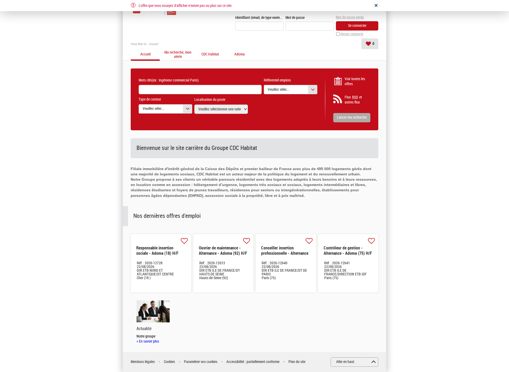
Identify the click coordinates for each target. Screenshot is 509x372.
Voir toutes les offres (355, 81)
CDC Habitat (210, 54)
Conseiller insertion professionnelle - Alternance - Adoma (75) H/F (284, 253)
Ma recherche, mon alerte (177, 54)
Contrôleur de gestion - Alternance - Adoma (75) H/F (348, 250)
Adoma (239, 54)
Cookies (169, 362)
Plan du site (296, 362)
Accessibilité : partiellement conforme (252, 362)
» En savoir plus (148, 341)
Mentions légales (143, 362)
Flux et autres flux (353, 100)
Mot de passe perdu (350, 17)
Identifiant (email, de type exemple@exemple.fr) (259, 17)
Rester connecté (351, 34)
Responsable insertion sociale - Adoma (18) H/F (157, 250)
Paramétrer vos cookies (200, 362)
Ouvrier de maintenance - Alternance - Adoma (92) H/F (223, 250)
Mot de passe (295, 17)
